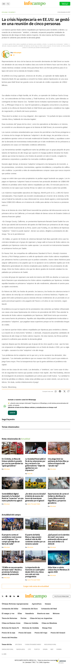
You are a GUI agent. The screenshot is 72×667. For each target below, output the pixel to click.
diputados (18, 644)
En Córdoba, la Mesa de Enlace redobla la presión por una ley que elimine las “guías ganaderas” (12, 462)
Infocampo (4, 12)
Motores (56, 613)
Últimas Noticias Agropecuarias (15, 604)
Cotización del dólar (10, 608)
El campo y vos (8, 613)
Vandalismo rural (7, 649)
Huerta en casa (43, 613)
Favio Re (29, 473)
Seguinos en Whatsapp (65, 3)
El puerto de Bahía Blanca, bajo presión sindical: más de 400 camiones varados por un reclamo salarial (35, 539)
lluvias (23, 618)
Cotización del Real (49, 608)
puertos (37, 649)
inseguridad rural (50, 644)
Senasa (48, 604)
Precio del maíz (25, 633)
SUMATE (12, 413)
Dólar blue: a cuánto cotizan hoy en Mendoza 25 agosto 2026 (58, 569)
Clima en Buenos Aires (11, 623)
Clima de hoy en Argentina (41, 618)
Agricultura (36, 604)
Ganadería (29, 613)
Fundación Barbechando (33, 644)
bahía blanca (20, 649)
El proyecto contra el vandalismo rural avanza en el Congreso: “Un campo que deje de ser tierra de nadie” (11, 539)
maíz (51, 649)
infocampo (7, 469)
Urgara (45, 649)
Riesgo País (47, 628)
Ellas (20, 613)
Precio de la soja (8, 633)
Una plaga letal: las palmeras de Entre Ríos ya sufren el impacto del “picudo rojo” (58, 462)
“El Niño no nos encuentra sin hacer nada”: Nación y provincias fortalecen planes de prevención (12, 570)
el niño (4, 654)
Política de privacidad (61, 596)
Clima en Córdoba (31, 623)
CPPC (29, 649)
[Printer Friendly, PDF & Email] (68, 392)
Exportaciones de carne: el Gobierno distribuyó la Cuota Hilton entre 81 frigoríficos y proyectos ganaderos (58, 498)
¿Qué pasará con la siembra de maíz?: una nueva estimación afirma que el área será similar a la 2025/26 (58, 539)
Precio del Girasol (58, 633)
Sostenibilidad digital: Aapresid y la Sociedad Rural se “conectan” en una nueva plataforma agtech (12, 497)
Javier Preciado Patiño (33, 504)
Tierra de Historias (9, 618)
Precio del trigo (41, 633)
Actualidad (11, 12)
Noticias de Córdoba (30, 628)
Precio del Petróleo (9, 637)
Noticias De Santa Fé (10, 628)
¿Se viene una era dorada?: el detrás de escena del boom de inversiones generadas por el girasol (35, 497)
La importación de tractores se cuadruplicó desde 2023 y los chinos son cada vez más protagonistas (35, 572)
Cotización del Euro (30, 608)
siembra (58, 649)
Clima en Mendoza (49, 623)
